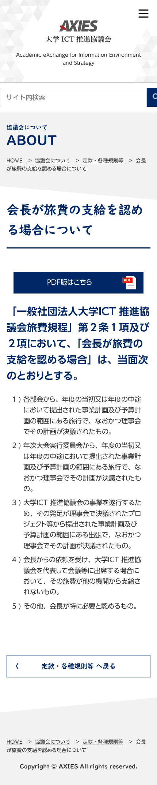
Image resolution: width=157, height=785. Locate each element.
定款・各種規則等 (103, 160)
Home (14, 160)
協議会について (52, 160)
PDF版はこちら (69, 282)
